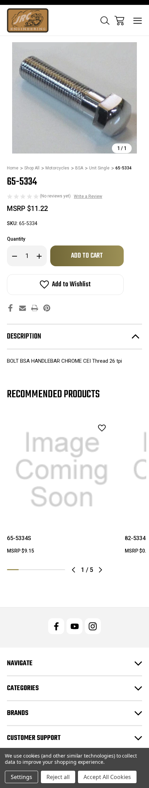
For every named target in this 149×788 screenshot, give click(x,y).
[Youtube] (74, 626)
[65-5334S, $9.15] (61, 470)
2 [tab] (24, 569)
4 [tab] (48, 569)
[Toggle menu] (137, 20)
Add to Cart (62, 515)
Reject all (58, 777)
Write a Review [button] (88, 196)
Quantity (16, 239)
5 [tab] (59, 569)
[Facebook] (10, 308)
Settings (21, 777)
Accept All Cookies (107, 777)
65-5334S (19, 538)
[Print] (34, 308)
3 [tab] (36, 569)
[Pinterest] (46, 308)
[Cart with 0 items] (119, 20)
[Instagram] (93, 626)
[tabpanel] (62, 487)
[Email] (22, 308)
